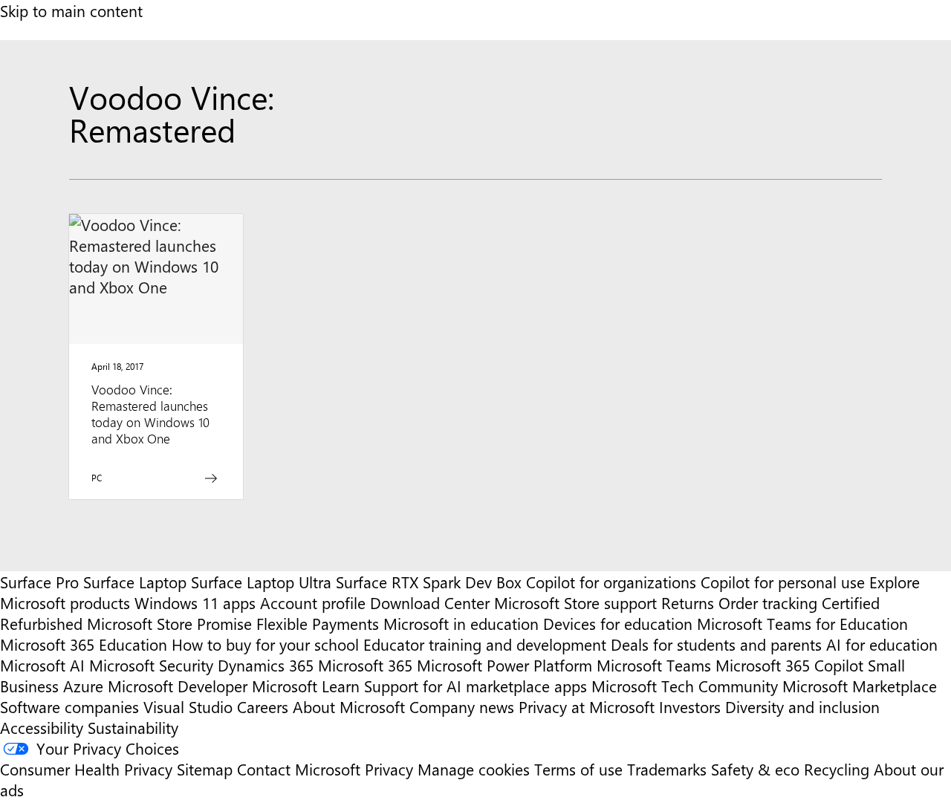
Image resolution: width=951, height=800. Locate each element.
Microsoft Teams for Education (802, 623)
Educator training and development (484, 644)
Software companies (69, 706)
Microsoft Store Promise (169, 623)
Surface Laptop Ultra (261, 581)
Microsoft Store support (575, 602)
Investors (690, 706)
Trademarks (667, 768)
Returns (687, 602)
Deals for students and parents (716, 644)
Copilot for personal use (783, 581)
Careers (262, 706)
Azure (83, 685)
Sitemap (205, 768)
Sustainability (133, 727)
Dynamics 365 (266, 664)
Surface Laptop (134, 581)
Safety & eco (755, 768)
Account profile (313, 602)
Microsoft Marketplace (859, 685)
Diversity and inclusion (802, 706)
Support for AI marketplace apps (475, 685)
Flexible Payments (317, 623)
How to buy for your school (265, 644)
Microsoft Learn (306, 685)
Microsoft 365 (365, 664)
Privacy (391, 768)
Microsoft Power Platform (504, 664)
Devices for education (617, 623)
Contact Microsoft (298, 768)
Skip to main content (71, 10)
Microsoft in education (461, 623)
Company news (461, 706)
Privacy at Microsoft (587, 706)
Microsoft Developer (177, 685)
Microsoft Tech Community (684, 685)
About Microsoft (349, 706)
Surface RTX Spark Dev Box (429, 581)
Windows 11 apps (195, 602)
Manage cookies (474, 768)
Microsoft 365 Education (83, 644)
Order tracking (767, 602)
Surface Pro (39, 581)
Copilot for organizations (611, 581)
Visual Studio (188, 706)
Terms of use (578, 768)
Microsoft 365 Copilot (789, 664)
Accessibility (41, 727)
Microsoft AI (42, 664)
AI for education (882, 644)
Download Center (430, 602)
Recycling (836, 768)
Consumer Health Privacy (86, 768)
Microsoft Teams (654, 664)
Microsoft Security (151, 664)
